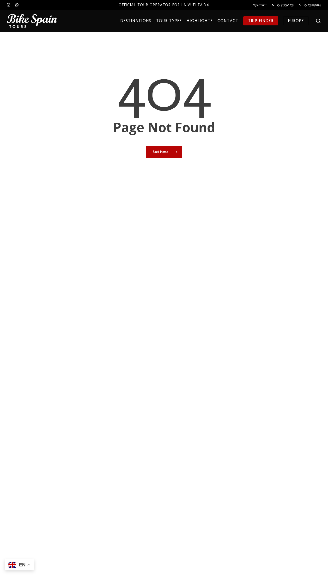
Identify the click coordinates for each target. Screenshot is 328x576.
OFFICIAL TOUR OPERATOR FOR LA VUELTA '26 (164, 5)
